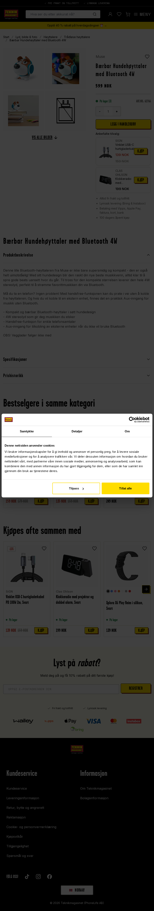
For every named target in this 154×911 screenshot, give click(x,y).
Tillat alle (125, 488)
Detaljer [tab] (77, 431)
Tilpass (74, 488)
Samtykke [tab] (27, 431)
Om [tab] (127, 431)
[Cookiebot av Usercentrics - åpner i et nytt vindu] (131, 420)
